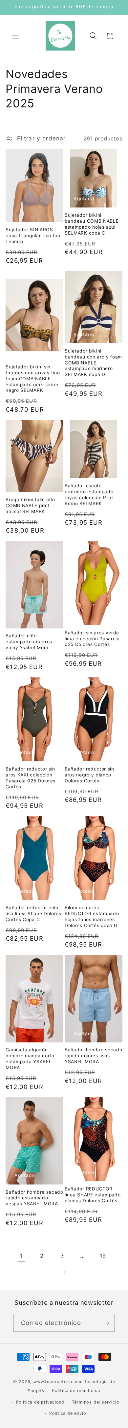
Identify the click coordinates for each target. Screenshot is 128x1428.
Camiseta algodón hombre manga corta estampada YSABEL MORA (30, 1058)
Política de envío (67, 1413)
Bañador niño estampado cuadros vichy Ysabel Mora (29, 641)
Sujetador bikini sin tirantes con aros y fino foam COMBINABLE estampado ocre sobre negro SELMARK (33, 378)
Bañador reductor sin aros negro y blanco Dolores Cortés (89, 774)
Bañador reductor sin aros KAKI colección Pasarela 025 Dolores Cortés (30, 777)
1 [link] (21, 1255)
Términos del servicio (95, 1402)
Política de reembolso (76, 1390)
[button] (15, 35)
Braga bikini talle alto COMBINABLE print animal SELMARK (30, 505)
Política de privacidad (40, 1402)
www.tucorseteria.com (58, 1381)
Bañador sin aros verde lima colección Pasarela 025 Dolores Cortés (92, 638)
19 (103, 1255)
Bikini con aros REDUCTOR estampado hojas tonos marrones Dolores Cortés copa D (92, 916)
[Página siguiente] (64, 1272)
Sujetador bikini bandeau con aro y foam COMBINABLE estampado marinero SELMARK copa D (93, 362)
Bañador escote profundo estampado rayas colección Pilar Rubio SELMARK (89, 494)
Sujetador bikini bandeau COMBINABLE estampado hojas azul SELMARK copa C (91, 224)
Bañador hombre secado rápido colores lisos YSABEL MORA (93, 1055)
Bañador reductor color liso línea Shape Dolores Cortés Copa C (33, 913)
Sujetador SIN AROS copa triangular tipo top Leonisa (33, 235)
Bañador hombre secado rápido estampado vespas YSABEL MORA (34, 1198)
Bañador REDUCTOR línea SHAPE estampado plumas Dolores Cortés (93, 1194)
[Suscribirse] (106, 1323)
